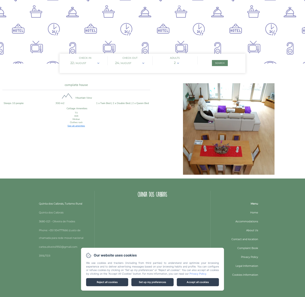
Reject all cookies (107, 282)
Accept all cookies (198, 282)
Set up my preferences (152, 282)
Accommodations (132, 5)
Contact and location (178, 5)
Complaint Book (247, 248)
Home (114, 5)
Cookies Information (245, 274)
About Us (153, 5)
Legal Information (247, 265)
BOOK (293, 5)
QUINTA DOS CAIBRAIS (152, 194)
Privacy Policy (249, 257)
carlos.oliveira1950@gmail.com (58, 246)
